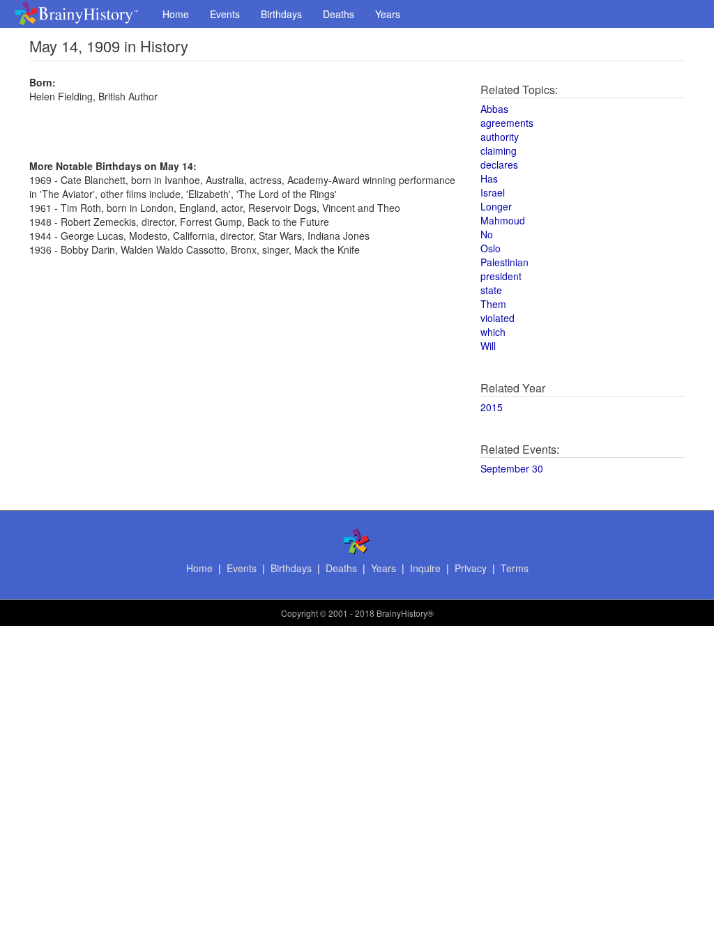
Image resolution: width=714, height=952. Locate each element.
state (491, 290)
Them (493, 304)
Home (175, 14)
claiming (498, 151)
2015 (491, 407)
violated (497, 318)
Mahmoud (502, 220)
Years (387, 14)
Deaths (338, 14)
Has (489, 178)
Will (488, 346)
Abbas (494, 109)
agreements (506, 123)
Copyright (299, 613)
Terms (515, 568)
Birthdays (281, 14)
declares (499, 164)
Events (225, 14)
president (501, 276)
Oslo (490, 248)
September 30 (511, 468)
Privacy (471, 568)
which (493, 332)
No (486, 234)
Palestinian (504, 262)
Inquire (425, 568)
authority (499, 137)
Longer (496, 206)
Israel (492, 192)
